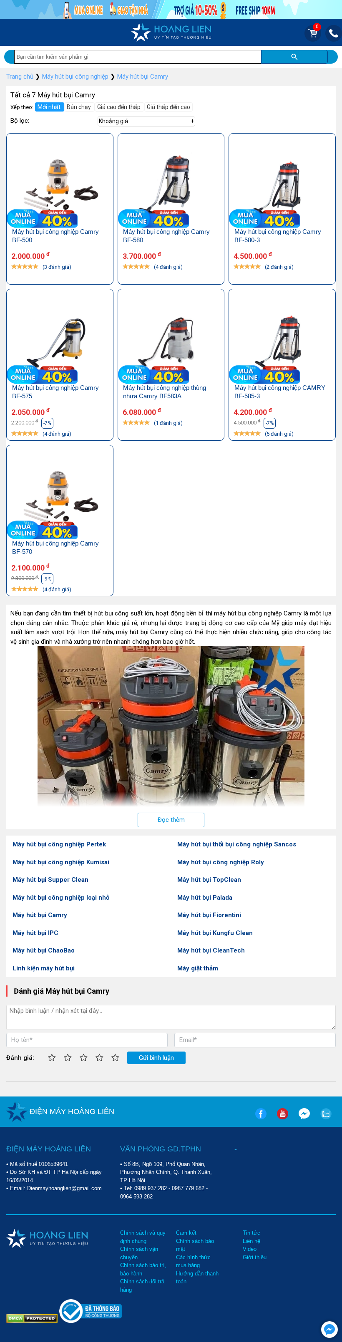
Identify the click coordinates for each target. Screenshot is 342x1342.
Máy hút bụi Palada (204, 897)
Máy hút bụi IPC (35, 933)
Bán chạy (79, 107)
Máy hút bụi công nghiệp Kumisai (61, 862)
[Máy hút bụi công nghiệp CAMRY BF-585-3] (282, 341)
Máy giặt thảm (197, 968)
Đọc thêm (171, 820)
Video (249, 1249)
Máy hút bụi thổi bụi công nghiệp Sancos (236, 844)
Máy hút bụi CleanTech (211, 950)
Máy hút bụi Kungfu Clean (215, 933)
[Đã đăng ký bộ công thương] (90, 1321)
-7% (47, 423)
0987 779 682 (188, 1188)
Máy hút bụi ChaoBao (44, 950)
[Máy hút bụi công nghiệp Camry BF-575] (60, 341)
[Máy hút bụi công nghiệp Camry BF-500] (60, 185)
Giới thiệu (255, 1257)
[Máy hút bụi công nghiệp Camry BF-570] (60, 497)
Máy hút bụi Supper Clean (50, 879)
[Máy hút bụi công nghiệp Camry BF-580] (171, 185)
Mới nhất (50, 107)
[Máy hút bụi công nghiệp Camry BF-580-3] (282, 185)
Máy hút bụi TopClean (209, 879)
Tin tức (251, 1233)
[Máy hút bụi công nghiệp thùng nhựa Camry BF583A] (171, 341)
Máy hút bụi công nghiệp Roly (220, 862)
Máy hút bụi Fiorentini (209, 915)
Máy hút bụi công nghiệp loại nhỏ (61, 897)
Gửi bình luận (156, 1058)
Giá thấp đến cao (168, 107)
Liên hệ (251, 1241)
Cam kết (186, 1233)
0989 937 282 (150, 1188)
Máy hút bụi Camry (40, 915)
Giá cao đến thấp (119, 107)
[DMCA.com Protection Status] (32, 1318)
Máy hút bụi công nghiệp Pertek (59, 844)
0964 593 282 (136, 1196)
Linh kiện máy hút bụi (44, 968)
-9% (47, 579)
